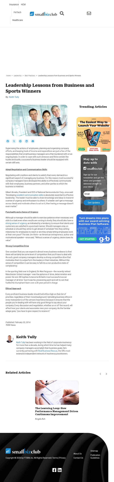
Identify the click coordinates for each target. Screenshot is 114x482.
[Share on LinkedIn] (27, 143)
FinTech (17, 12)
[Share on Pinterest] (21, 143)
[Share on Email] (33, 143)
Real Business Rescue (47, 351)
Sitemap (94, 451)
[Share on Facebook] (9, 143)
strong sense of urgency (16, 223)
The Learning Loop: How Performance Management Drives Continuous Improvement (56, 411)
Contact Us (78, 458)
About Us (78, 454)
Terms (55, 458)
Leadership (18, 76)
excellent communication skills (29, 195)
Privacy (62, 458)
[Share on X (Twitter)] (15, 143)
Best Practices (30, 76)
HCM (23, 4)
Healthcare (17, 20)
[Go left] (100, 374)
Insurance (14, 4)
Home (8, 76)
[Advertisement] (57, 52)
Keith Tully (14, 97)
